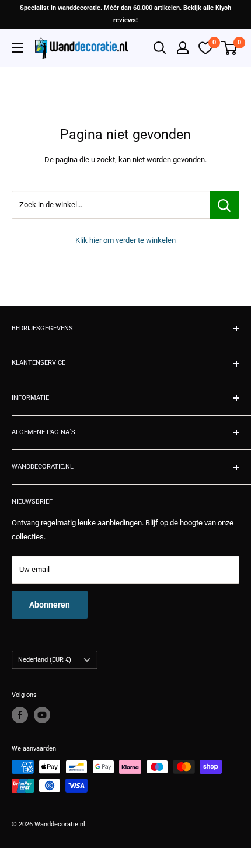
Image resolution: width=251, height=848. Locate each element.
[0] (229, 48)
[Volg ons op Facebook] (20, 715)
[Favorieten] (205, 47)
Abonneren (49, 604)
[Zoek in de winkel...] (224, 205)
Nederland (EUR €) (44, 660)
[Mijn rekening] (183, 47)
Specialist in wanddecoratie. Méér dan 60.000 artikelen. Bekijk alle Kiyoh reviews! (125, 14)
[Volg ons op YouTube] (42, 715)
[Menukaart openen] (17, 48)
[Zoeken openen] (160, 47)
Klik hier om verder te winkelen (125, 240)
